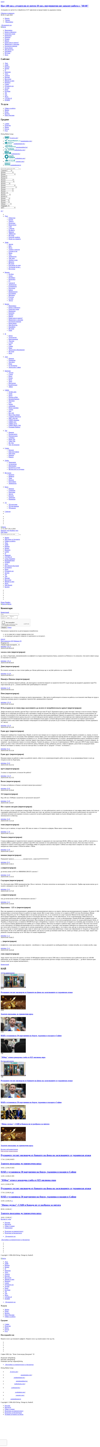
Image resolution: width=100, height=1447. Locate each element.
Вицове (7, 77)
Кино (6, 89)
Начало (7, 18)
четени (3, 973)
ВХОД (3, 639)
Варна (7, 127)
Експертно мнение (11, 46)
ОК (2, 532)
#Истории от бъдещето (12, 539)
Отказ (5, 532)
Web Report (8, 585)
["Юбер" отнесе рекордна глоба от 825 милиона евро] (13, 1052)
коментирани (10, 973)
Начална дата (5, 530)
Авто (6, 74)
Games (7, 84)
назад (2, 1)
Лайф (6, 544)
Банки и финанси (10, 32)
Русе (6, 131)
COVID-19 (8, 98)
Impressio (8, 555)
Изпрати (4, 627)
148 (12, 1192)
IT (5, 553)
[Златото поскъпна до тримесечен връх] (13, 1009)
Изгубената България (12, 566)
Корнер (7, 546)
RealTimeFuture (10, 560)
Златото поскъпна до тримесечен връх (17, 1014)
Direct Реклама (9, 115)
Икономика (9, 22)
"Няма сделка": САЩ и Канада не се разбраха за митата (25, 1124)
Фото (6, 55)
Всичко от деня (6, 1219)
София (7, 123)
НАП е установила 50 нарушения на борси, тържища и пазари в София (31, 1036)
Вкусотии (8, 79)
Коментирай (5, 612)
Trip (6, 95)
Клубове (7, 91)
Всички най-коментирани (9, 1149)
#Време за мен (9, 81)
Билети (7, 113)
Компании (8, 35)
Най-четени (5, 1151)
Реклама (7, 1222)
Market (7, 110)
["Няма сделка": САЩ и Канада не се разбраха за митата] (13, 1119)
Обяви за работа (10, 108)
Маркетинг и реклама (12, 44)
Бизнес (7, 20)
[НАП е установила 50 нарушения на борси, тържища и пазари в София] (13, 1030)
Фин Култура (9, 49)
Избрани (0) (17, 641)
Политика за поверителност (14, 1231)
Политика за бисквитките (13, 1233)
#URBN (7, 100)
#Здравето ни (9, 86)
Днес (6, 543)
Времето (7, 82)
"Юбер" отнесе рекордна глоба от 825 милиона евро (23, 1057)
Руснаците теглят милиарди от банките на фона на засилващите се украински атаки (37, 992)
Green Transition (10, 559)
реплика (3, 646)
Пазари (7, 39)
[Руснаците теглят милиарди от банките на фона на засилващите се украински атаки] (13, 987)
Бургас (7, 129)
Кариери (7, 37)
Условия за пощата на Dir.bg (14, 1414)
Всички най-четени (7, 1061)
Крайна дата (14, 530)
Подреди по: (5, 643)
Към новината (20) (7, 641)
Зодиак (7, 88)
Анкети (7, 75)
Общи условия (9, 1226)
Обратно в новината (7, 13)
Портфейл (8, 51)
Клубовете (8, 567)
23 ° (2, 211)
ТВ (6, 93)
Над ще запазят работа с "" (45, 5)
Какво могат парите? (12, 42)
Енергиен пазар (10, 34)
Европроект (9, 1228)
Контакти (8, 1224)
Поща (6, 112)
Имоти (7, 41)
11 (12, 1201)
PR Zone (7, 53)
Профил (7, 602)
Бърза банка (9, 48)
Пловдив (8, 125)
